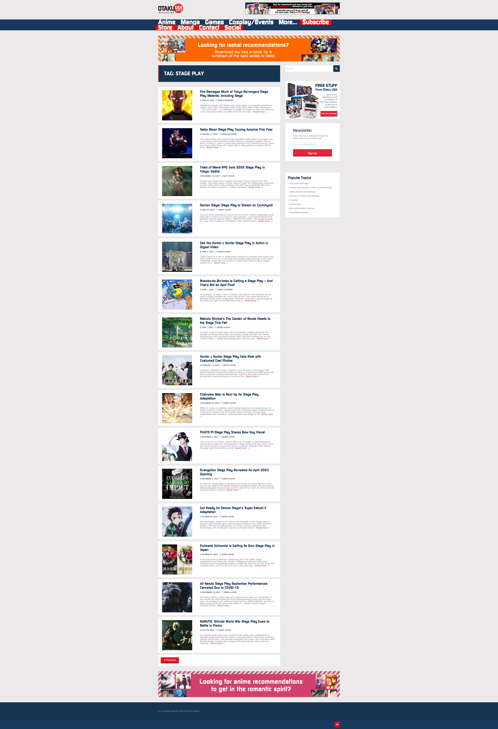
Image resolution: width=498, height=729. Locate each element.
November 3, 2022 (210, 479)
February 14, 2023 (210, 365)
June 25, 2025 (208, 100)
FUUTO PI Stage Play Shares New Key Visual (232, 432)
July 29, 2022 (208, 630)
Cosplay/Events (251, 22)
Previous (170, 660)
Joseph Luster (224, 210)
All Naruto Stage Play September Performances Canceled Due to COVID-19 (233, 586)
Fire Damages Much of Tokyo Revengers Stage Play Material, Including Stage (234, 94)
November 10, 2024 (211, 176)
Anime (166, 22)
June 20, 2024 (208, 210)
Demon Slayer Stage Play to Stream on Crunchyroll (236, 205)
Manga (190, 22)
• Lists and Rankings (298, 183)
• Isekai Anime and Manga (301, 192)
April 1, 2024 (208, 289)
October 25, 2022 (210, 517)
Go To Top (337, 724)
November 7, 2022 (210, 437)
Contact (209, 27)
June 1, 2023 (207, 327)
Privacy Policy (192, 711)
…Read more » (259, 112)
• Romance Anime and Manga (304, 196)
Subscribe (315, 22)
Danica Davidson (225, 100)
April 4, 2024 (208, 252)
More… (288, 22)
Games (214, 22)
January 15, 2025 (210, 134)
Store (165, 27)
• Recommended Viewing (301, 208)
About (185, 27)
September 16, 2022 (211, 592)
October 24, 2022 (210, 554)
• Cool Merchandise (298, 213)
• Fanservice (294, 204)
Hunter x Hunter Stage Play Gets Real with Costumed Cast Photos (230, 359)
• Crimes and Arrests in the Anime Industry (310, 188)
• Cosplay (293, 200)
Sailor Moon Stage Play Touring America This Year (236, 130)
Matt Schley (229, 176)
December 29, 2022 (210, 403)
